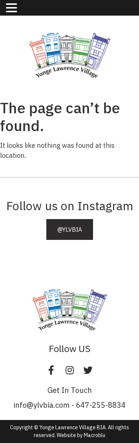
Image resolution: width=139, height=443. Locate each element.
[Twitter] (88, 370)
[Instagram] (69, 370)
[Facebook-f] (51, 370)
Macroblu (94, 435)
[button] (69, 229)
